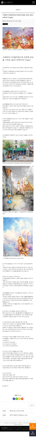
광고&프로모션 (13, 422)
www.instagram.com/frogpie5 (10, 344)
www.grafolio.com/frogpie (9, 342)
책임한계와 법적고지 (18, 424)
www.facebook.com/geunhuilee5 (10, 345)
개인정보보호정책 (27, 422)
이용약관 (20, 422)
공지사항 (7, 422)
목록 (32, 405)
